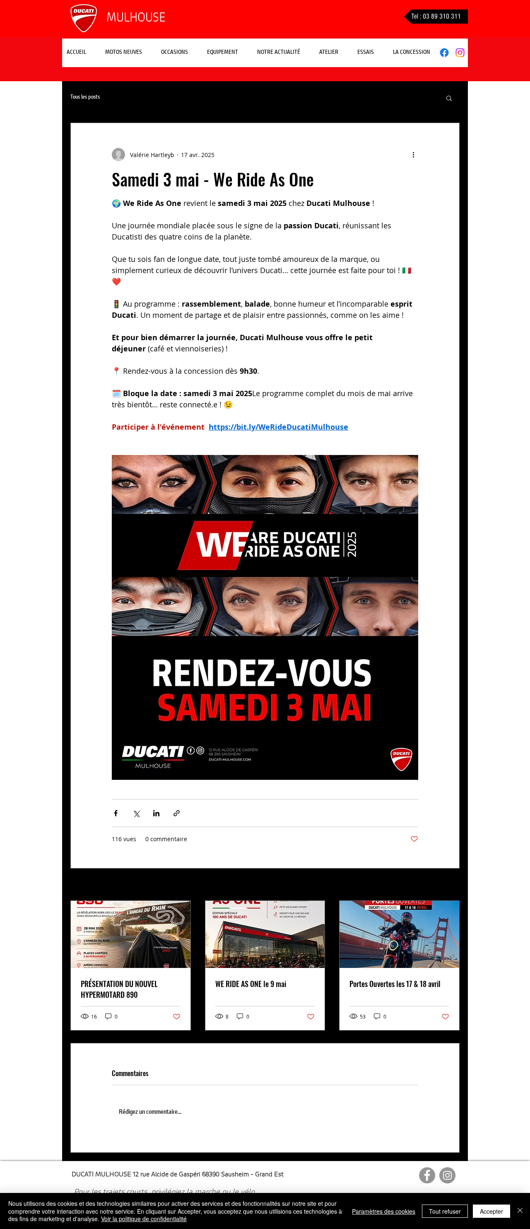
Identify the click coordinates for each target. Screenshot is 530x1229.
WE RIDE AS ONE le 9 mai (250, 983)
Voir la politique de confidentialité (144, 1218)
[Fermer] (520, 1211)
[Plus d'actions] (413, 155)
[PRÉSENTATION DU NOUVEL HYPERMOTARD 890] (130, 934)
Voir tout (448, 885)
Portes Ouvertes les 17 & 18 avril (395, 983)
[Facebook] (444, 52)
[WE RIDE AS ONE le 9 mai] (265, 934)
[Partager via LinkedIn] (156, 813)
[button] (279, 52)
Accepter (491, 1211)
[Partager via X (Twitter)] (136, 813)
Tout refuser (445, 1211)
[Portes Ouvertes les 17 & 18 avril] (399, 934)
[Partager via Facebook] (116, 813)
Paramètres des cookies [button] (383, 1211)
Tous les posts (85, 97)
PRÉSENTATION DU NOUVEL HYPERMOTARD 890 (119, 989)
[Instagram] (460, 52)
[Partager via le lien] (177, 813)
